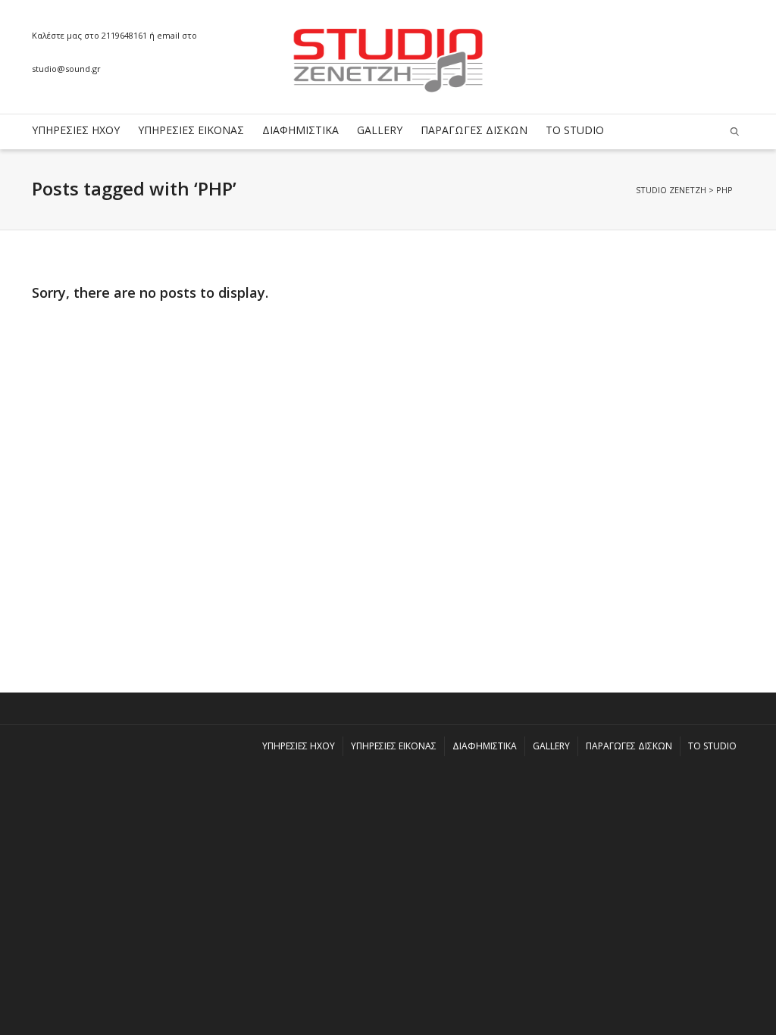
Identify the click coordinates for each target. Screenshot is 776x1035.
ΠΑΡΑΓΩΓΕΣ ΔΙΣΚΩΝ (474, 130)
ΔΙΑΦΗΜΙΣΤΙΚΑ (300, 130)
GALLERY (379, 130)
